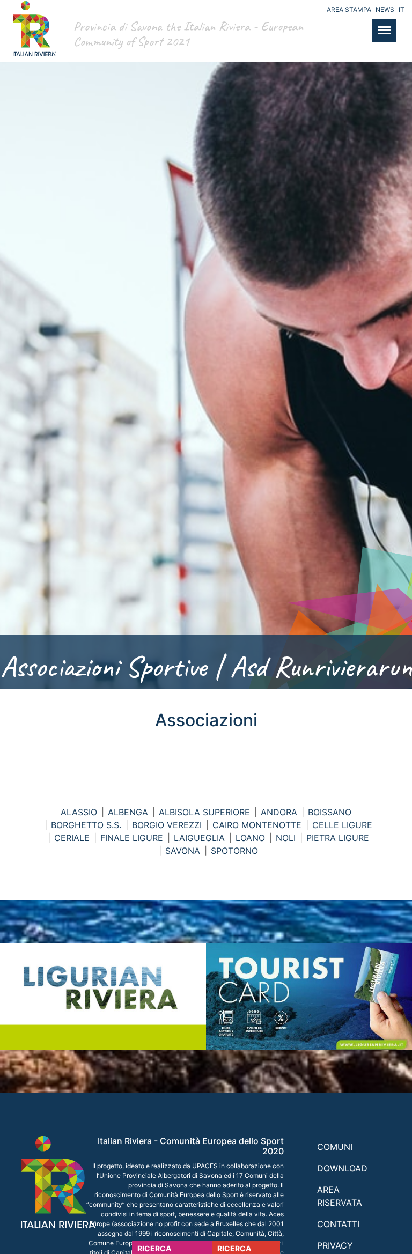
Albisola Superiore (204, 812)
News (385, 9)
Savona (182, 850)
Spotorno (234, 850)
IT (401, 9)
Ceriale (72, 837)
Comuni (334, 1146)
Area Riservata (339, 1196)
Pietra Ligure (337, 837)
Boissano (329, 812)
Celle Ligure (342, 825)
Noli (286, 837)
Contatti (338, 1224)
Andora (279, 812)
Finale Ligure (131, 837)
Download (342, 1168)
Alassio (79, 812)
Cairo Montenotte (256, 825)
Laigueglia (199, 837)
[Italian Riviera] (32, 39)
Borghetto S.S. (86, 825)
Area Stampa (349, 9)
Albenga (128, 812)
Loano (250, 837)
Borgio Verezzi (167, 825)
